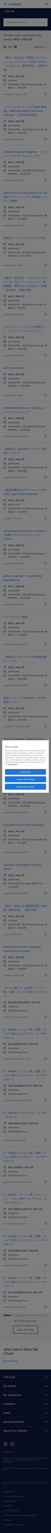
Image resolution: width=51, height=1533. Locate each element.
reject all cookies (25, 779)
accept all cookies (25, 786)
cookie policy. (13, 764)
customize (25, 772)
